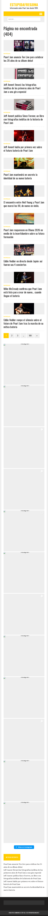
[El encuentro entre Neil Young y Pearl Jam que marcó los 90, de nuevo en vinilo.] (24, 195)
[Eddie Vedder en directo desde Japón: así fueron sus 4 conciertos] (24, 254)
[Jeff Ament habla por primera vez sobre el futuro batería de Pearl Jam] (24, 140)
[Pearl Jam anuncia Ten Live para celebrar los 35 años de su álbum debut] (24, 50)
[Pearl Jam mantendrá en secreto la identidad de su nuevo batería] (24, 167)
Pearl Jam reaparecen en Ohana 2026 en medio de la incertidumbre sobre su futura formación (24, 233)
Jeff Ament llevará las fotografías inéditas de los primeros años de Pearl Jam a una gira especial (22, 88)
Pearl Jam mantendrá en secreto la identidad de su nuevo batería (20, 176)
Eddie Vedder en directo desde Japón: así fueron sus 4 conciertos (23, 263)
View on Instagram (25, 847)
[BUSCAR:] (24, 18)
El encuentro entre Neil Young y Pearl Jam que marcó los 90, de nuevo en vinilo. (24, 204)
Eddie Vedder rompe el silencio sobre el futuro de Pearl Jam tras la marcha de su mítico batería (23, 323)
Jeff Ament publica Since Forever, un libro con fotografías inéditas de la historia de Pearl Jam (24, 119)
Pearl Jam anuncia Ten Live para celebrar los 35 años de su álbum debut (23, 58)
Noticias (7, 53)
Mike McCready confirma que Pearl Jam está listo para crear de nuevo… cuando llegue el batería (23, 292)
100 (30, 335)
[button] (24, 364)
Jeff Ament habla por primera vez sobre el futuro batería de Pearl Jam (23, 148)
